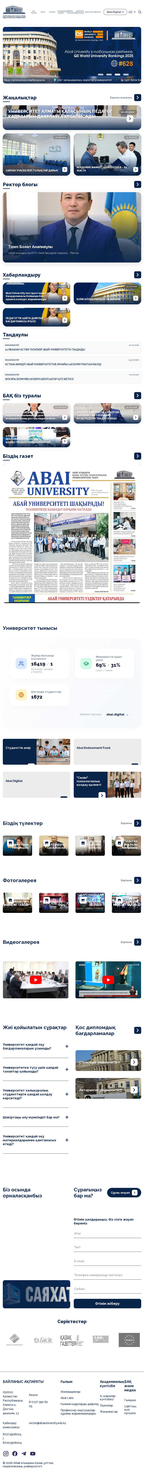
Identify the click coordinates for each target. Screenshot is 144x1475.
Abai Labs (67, 1398)
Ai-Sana (98, 12)
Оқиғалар (106, 1405)
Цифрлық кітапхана (79, 12)
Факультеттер (89, 12)
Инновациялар (70, 1391)
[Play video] (36, 980)
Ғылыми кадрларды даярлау (80, 1404)
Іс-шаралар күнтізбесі (108, 1397)
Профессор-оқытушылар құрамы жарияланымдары (78, 1412)
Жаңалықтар (109, 1411)
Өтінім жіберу (107, 1303)
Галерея (130, 1400)
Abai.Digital (114, 12)
